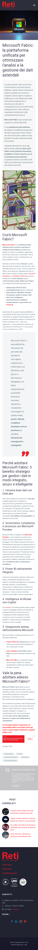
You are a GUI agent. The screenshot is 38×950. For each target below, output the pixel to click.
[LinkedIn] (17, 921)
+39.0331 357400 (17, 906)
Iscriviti (15, 786)
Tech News (25, 757)
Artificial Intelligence (10, 760)
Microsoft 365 (11, 660)
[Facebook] (12, 921)
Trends (20, 754)
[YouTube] (25, 921)
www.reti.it (15, 909)
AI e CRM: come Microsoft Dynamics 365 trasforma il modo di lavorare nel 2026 (23, 827)
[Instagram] (21, 921)
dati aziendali (8, 754)
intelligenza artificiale (20, 276)
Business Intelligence (11, 757)
